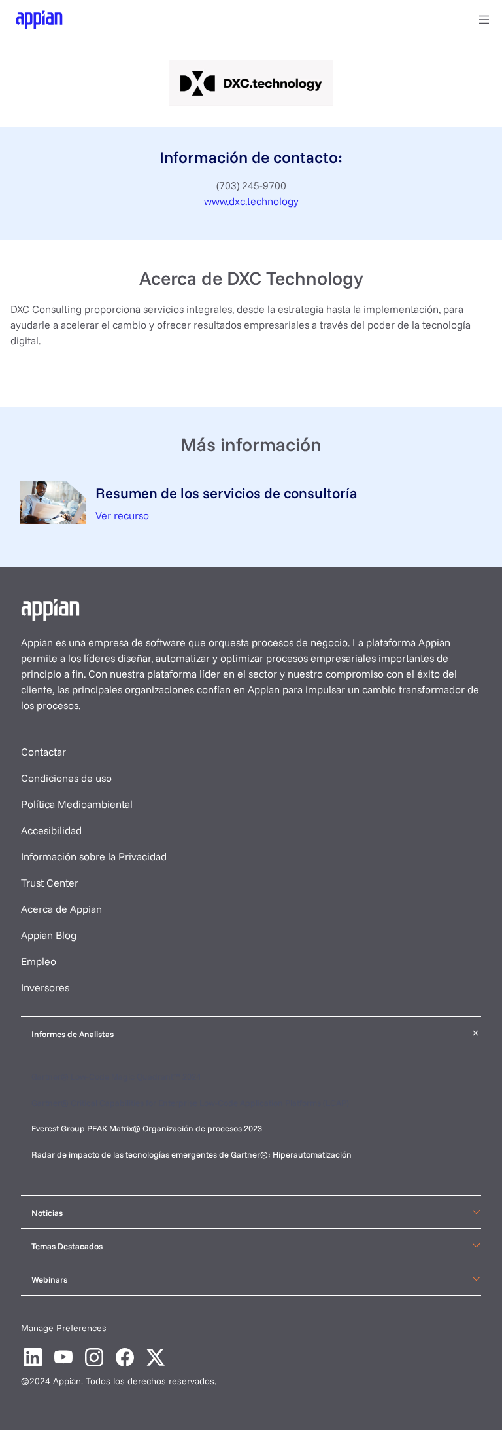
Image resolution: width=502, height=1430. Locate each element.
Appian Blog (48, 935)
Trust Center (49, 882)
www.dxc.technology (251, 201)
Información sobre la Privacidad (94, 856)
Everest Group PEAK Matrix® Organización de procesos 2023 (147, 1128)
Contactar (43, 751)
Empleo (38, 961)
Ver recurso (122, 515)
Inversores (45, 987)
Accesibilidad (51, 830)
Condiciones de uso (66, 777)
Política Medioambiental (77, 804)
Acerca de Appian (61, 908)
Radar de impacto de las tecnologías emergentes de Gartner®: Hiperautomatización (191, 1154)
